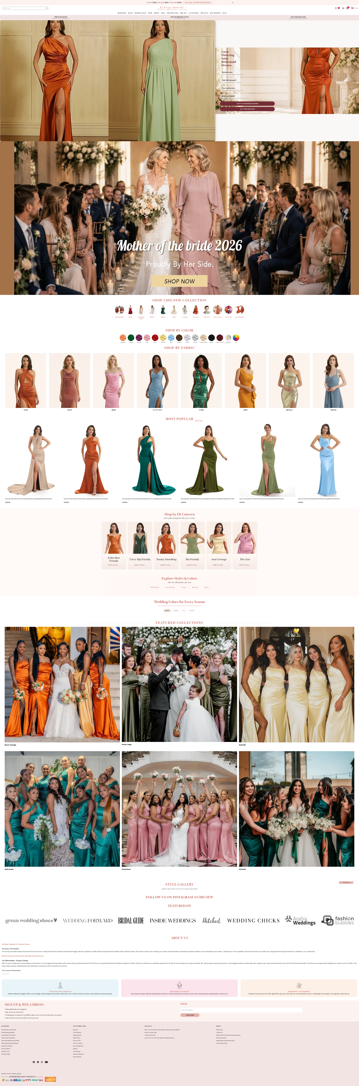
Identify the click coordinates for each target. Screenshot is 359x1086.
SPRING (167, 610)
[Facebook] (34, 1062)
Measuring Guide (221, 1038)
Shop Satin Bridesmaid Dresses (10, 1040)
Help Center (219, 1030)
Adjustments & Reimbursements (225, 1040)
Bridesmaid (122, 13)
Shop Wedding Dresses (8, 1032)
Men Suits (204, 13)
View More (346, 882)
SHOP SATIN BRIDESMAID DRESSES (247, 104)
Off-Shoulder (154, 587)
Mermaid (195, 587)
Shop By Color (5, 1051)
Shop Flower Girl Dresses (8, 1038)
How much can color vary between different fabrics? (159, 1038)
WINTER (192, 610)
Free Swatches (172, 13)
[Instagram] (42, 1062)
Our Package (76, 1051)
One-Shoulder (170, 587)
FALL (184, 610)
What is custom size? (151, 1032)
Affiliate (75, 1049)
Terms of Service (77, 1043)
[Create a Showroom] (343, 8)
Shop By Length (5, 1054)
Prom (150, 13)
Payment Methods (78, 1046)
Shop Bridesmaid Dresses (8, 1030)
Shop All (199, 421)
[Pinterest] (38, 1062)
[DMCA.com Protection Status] (50, 1079)
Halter (206, 587)
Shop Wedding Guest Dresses (9, 1043)
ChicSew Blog (77, 1032)
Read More (5, 974)
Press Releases (77, 1057)
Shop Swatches (5, 1049)
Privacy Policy (77, 1040)
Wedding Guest (140, 13)
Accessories (194, 13)
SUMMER (176, 610)
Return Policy (76, 1038)
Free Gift (183, 13)
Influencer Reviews (78, 1054)
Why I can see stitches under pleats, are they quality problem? (162, 1030)
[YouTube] (46, 1062)
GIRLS (163, 13)
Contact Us (219, 1032)
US (355, 8)
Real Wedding (215, 13)
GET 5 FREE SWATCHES (247, 109)
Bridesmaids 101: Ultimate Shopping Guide (228, 1035)
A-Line (183, 587)
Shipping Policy (77, 1035)
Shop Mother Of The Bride (8, 1035)
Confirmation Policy (150, 1035)
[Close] (232, 2)
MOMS (130, 13)
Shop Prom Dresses (6, 1046)
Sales (224, 13)
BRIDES (156, 13)
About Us (75, 1030)
